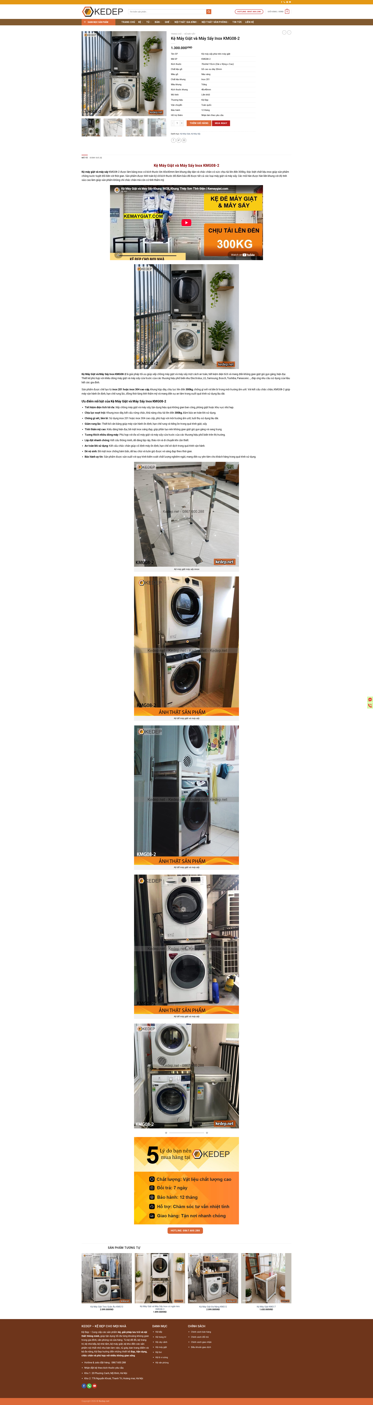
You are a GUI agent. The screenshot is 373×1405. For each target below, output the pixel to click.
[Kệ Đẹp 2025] (103, 11)
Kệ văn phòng (162, 1362)
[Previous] (87, 73)
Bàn (157, 22)
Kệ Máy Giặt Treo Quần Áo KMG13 (106, 1307)
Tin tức (237, 22)
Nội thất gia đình (185, 22)
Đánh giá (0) (96, 158)
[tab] (85, 158)
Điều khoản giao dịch (201, 1347)
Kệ (139, 22)
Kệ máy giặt (161, 1347)
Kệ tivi (158, 1352)
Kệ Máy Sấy (189, 34)
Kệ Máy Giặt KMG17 (266, 1307)
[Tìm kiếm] (208, 11)
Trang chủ (128, 22)
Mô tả (85, 158)
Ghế (167, 22)
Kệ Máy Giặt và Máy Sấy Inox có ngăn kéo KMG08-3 (160, 1307)
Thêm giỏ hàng (199, 123)
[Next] (161, 73)
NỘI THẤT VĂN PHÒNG (214, 22)
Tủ (148, 22)
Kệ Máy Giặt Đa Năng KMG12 (213, 1307)
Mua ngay (221, 123)
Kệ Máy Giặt (185, 134)
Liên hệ (249, 22)
